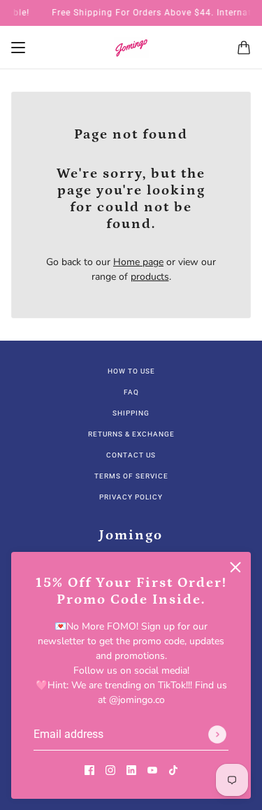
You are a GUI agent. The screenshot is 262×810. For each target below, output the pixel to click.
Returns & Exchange (131, 434)
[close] (235, 567)
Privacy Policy (131, 497)
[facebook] (89, 769)
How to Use (131, 371)
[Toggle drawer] (18, 47)
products (150, 276)
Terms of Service (131, 476)
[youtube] (152, 769)
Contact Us (131, 455)
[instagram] (110, 769)
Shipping (131, 413)
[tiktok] (173, 769)
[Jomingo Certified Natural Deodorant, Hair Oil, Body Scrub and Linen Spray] (131, 47)
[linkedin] (131, 769)
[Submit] (217, 734)
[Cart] (244, 48)
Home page (138, 262)
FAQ (131, 392)
